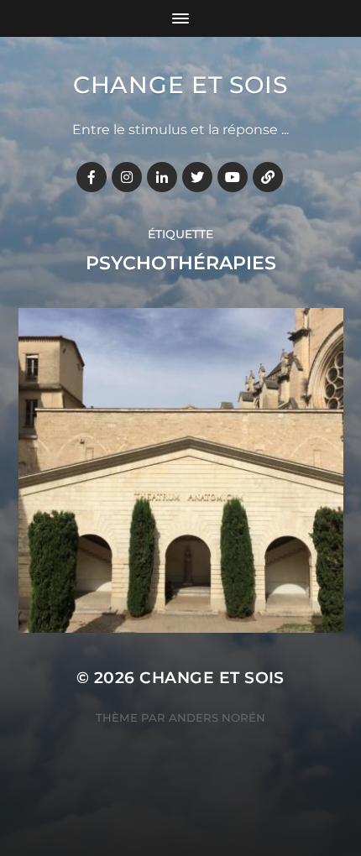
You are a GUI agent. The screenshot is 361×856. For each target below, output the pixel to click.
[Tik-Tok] (268, 177)
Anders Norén (217, 717)
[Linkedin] (162, 177)
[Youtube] (232, 177)
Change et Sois (180, 84)
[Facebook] (91, 177)
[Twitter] (197, 177)
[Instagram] (127, 177)
